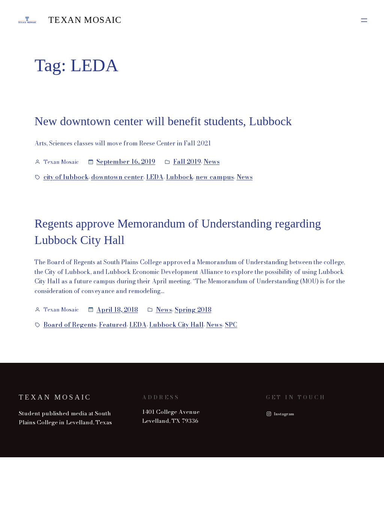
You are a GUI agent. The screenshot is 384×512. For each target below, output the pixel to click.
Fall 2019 (187, 161)
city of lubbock (66, 176)
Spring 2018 (193, 309)
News (212, 161)
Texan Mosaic (85, 20)
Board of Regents (70, 324)
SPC (231, 324)
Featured (113, 324)
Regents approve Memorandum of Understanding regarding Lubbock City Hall (177, 232)
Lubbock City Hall (176, 324)
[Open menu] (364, 20)
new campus (215, 176)
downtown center (117, 176)
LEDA (155, 176)
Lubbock (179, 176)
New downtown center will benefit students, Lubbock (163, 121)
